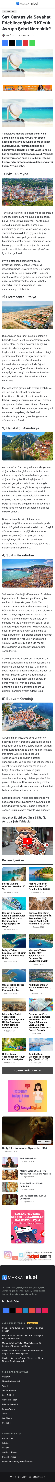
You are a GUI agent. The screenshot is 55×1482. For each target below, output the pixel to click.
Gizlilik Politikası (9, 1452)
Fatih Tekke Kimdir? (29, 1158)
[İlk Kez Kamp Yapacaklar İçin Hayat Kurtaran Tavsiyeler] (14, 1044)
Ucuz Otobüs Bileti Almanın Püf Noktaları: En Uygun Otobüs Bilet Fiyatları (22, 1352)
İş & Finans (7, 1418)
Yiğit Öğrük (10, 35)
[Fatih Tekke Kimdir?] (10, 1162)
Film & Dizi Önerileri (11, 1381)
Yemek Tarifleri (9, 1390)
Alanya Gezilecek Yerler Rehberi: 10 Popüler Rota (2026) (39, 886)
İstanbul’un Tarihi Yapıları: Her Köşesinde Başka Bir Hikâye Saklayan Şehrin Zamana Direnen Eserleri (13, 1021)
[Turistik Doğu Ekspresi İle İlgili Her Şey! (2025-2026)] (41, 1044)
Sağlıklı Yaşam (8, 1409)
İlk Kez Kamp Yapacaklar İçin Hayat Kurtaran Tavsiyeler (13, 1057)
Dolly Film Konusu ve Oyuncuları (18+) (25, 1148)
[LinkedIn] (19, 43)
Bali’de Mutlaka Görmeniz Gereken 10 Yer (13, 886)
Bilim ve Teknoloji (10, 1404)
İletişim (5, 1443)
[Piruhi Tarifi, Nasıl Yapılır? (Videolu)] (10, 1187)
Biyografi (6, 1376)
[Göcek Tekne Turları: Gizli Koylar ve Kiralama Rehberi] (14, 975)
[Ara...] (51, 5)
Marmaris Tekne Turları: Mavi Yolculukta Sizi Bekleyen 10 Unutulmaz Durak (38, 955)
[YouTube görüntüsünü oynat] (27, 841)
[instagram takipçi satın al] (27, 1255)
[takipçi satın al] (27, 87)
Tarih (4, 1413)
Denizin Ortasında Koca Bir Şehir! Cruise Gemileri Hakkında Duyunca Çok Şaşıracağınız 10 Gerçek (13, 920)
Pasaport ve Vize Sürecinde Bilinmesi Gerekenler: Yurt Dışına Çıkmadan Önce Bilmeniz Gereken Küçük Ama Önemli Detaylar (39, 1022)
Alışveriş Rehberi (9, 1400)
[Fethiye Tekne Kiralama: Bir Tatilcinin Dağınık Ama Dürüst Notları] (14, 941)
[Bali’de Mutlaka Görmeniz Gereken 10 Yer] (14, 874)
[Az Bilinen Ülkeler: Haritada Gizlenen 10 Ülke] (41, 975)
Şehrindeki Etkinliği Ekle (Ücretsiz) (17, 1461)
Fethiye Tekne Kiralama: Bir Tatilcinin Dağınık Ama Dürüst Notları (14, 954)
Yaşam (5, 1386)
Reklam (5, 1447)
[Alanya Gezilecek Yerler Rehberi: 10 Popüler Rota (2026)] (41, 874)
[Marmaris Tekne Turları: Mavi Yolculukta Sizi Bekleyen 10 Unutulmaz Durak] (41, 941)
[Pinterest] (25, 43)
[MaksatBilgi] (27, 4)
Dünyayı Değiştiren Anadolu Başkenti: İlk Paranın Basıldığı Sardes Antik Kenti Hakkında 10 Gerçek (40, 918)
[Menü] (3, 5)
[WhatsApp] (32, 43)
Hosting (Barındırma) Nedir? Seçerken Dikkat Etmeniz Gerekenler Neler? (22, 1359)
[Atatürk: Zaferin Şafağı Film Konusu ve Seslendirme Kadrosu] (10, 1174)
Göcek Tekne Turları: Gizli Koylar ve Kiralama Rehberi (13, 987)
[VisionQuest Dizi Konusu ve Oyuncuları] (10, 1199)
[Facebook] (5, 43)
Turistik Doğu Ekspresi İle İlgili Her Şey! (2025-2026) (39, 1057)
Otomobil (6, 1423)
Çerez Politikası (9, 1457)
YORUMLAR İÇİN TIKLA (27, 1070)
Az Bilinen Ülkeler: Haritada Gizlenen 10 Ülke (40, 987)
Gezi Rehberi (9, 11)
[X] (12, 43)
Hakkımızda (7, 1438)
